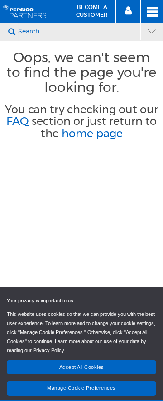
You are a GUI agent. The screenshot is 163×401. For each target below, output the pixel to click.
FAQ (17, 121)
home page (92, 133)
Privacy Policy (48, 350)
